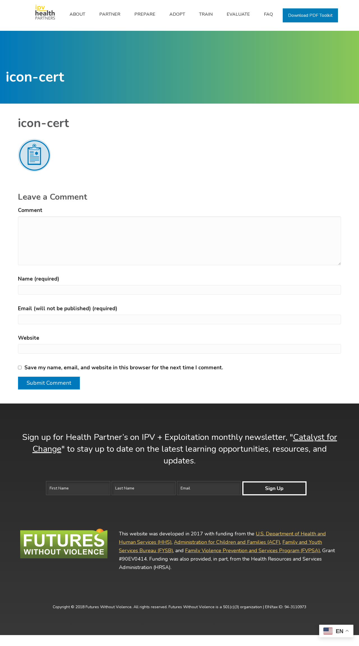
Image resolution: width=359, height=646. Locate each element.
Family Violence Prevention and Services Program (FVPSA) (252, 550)
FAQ (268, 14)
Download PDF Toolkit (310, 15)
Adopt (177, 14)
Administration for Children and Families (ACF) (227, 542)
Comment (30, 210)
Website (28, 338)
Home (42, 14)
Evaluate (238, 14)
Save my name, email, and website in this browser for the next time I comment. (123, 367)
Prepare (144, 14)
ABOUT (77, 14)
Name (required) (38, 279)
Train (206, 14)
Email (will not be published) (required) (67, 308)
